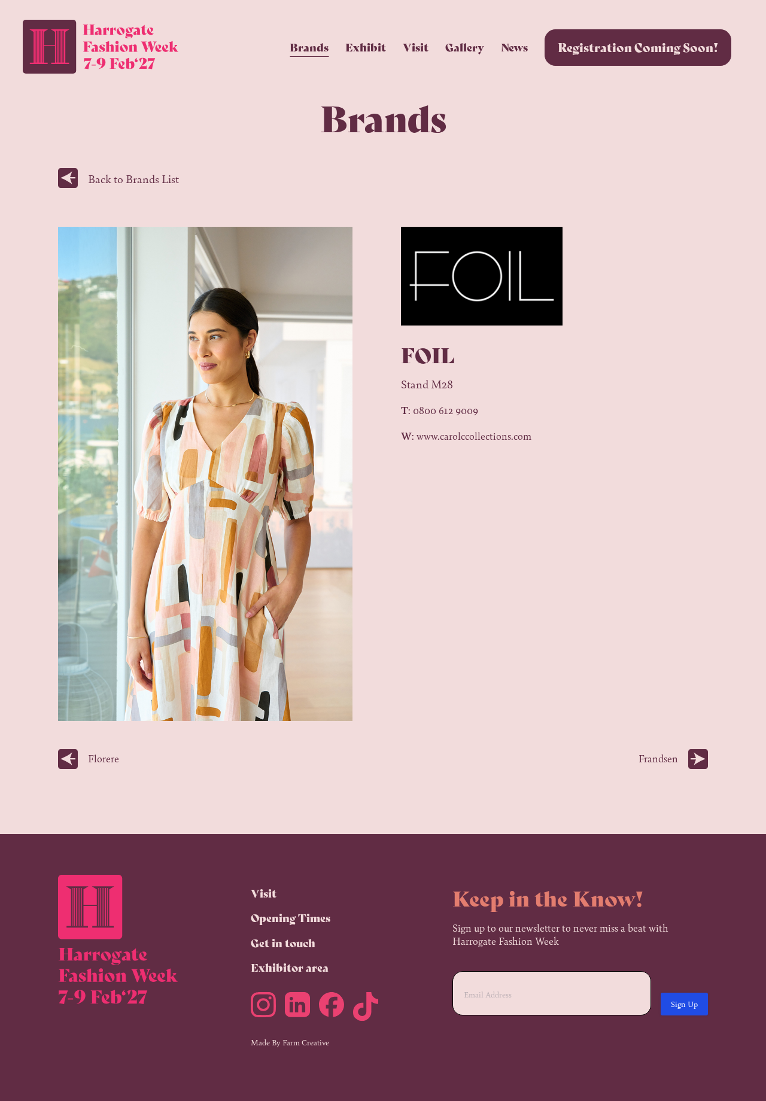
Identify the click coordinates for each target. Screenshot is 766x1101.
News (514, 46)
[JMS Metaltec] (268, 1009)
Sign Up (684, 1003)
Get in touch (283, 942)
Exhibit (365, 46)
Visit (415, 46)
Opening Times (290, 917)
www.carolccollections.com (474, 435)
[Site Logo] (100, 47)
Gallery (464, 46)
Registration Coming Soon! (638, 47)
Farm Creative (305, 1042)
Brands (309, 46)
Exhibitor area (290, 967)
